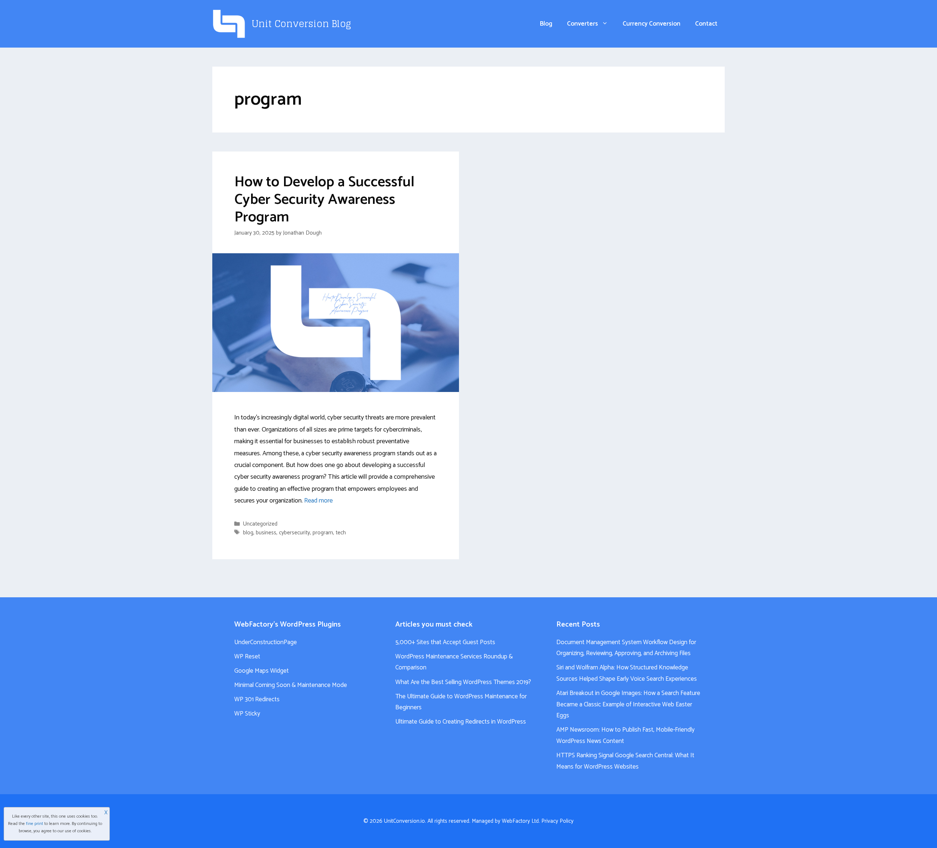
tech (341, 532)
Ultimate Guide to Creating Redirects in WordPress (460, 722)
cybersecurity (294, 532)
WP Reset (247, 656)
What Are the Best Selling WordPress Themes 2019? (463, 682)
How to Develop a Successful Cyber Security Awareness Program (324, 199)
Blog (546, 24)
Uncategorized (260, 524)
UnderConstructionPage (265, 642)
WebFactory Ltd (520, 821)
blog (248, 532)
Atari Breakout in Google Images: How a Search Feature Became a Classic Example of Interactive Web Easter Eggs (628, 704)
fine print (34, 823)
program (323, 532)
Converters (582, 24)
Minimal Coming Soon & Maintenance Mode (290, 685)
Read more (318, 500)
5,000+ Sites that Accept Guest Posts (445, 642)
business (266, 532)
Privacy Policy (557, 821)
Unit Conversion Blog (301, 23)
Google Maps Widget (261, 671)
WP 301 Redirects (257, 699)
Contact (706, 24)
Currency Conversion (651, 24)
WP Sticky (247, 714)
